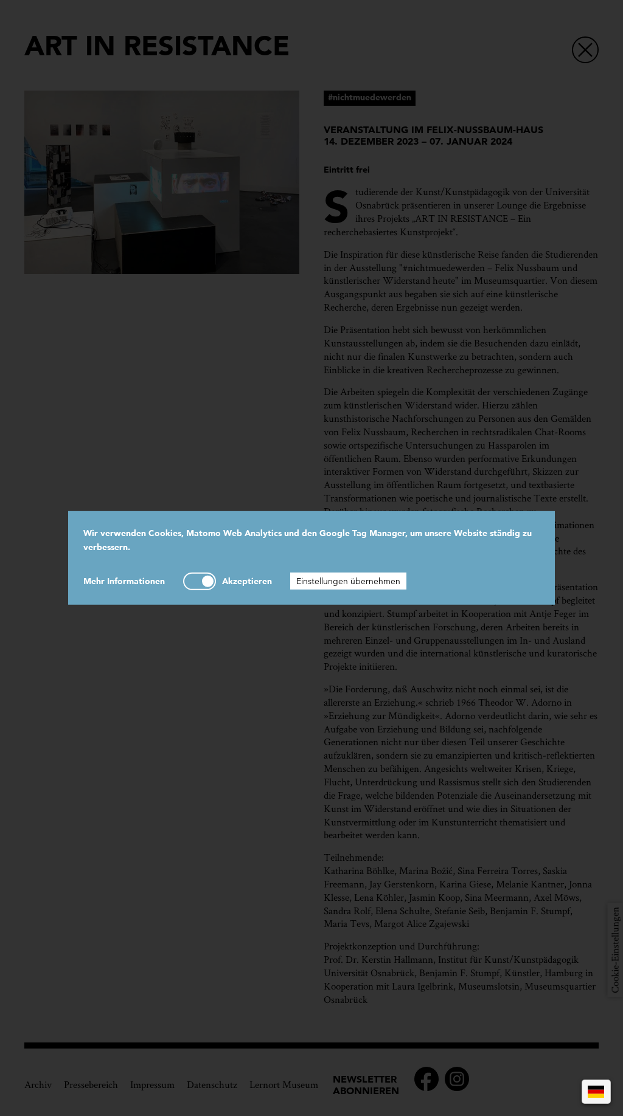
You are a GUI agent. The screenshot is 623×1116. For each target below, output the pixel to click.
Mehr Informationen (124, 580)
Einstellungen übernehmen (348, 580)
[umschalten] (199, 581)
